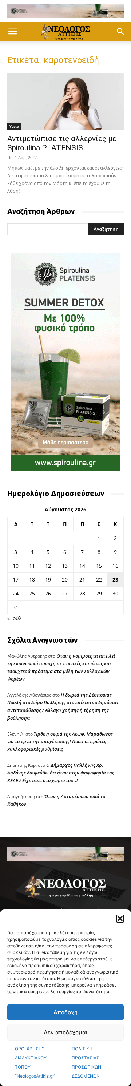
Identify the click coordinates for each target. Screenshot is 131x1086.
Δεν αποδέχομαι (65, 1032)
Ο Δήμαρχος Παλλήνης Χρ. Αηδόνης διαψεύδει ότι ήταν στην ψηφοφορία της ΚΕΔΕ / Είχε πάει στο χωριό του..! (60, 773)
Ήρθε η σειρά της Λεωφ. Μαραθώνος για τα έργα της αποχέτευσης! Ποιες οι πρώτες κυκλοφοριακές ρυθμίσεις (60, 741)
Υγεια (14, 126)
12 (48, 565)
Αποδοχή (65, 1012)
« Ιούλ (14, 618)
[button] (120, 918)
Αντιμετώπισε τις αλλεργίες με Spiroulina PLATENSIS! (61, 143)
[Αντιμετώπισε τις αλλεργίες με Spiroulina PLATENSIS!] (65, 101)
